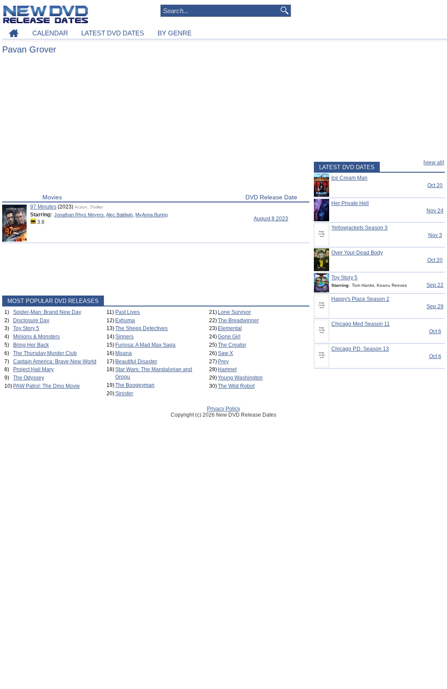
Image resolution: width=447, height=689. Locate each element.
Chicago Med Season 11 (360, 324)
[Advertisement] (155, 126)
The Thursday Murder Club (45, 353)
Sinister (124, 393)
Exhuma (125, 320)
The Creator (232, 345)
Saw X (225, 353)
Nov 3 (435, 235)
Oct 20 (435, 185)
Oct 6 (435, 331)
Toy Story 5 (26, 328)
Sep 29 (435, 306)
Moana (123, 353)
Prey (223, 361)
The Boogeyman (135, 385)
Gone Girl (229, 337)
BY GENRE (175, 33)
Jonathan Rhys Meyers (79, 214)
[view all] (433, 163)
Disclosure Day (31, 320)
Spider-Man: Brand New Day (47, 312)
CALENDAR (50, 33)
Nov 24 (435, 211)
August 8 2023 (271, 219)
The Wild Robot (236, 386)
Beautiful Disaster (136, 361)
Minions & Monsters (36, 337)
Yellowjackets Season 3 (359, 228)
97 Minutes (43, 207)
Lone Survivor (234, 312)
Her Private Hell (350, 203)
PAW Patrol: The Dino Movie (46, 386)
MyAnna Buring (151, 214)
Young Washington (240, 378)
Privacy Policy (223, 409)
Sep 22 (435, 285)
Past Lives (127, 312)
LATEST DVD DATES (112, 33)
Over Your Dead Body (357, 253)
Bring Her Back (31, 345)
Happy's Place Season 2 (360, 299)
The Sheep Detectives (141, 328)
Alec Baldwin (119, 214)
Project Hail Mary (33, 369)
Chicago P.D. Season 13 (360, 349)
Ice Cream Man (349, 178)
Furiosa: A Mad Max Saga (145, 345)
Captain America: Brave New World (54, 361)
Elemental (230, 328)
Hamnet (227, 369)
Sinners (124, 337)
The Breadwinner (238, 320)
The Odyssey (28, 378)
